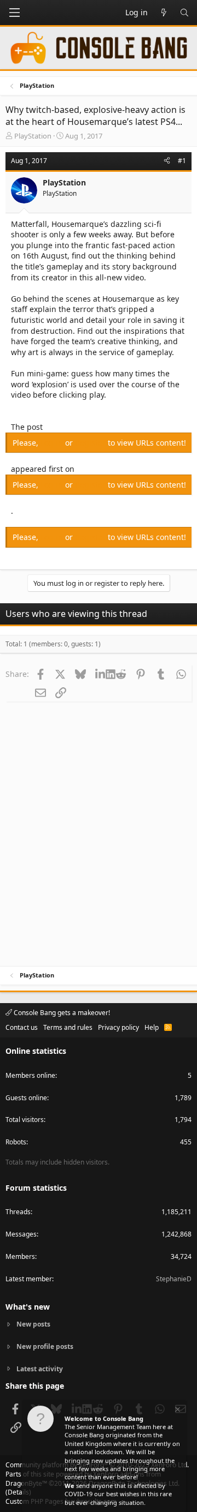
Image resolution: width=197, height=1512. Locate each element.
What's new (27, 1306)
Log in (52, 442)
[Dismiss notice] (176, 1411)
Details (18, 1492)
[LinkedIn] (100, 673)
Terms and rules (67, 1027)
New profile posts (44, 1346)
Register (91, 442)
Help (151, 1027)
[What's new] (163, 13)
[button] (14, 12)
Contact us (21, 1027)
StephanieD (174, 1278)
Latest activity (39, 1368)
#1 (182, 160)
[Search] (184, 13)
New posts (33, 1324)
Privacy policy (118, 1027)
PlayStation (32, 136)
